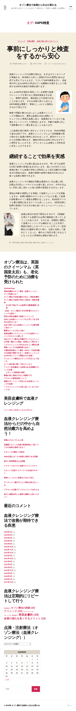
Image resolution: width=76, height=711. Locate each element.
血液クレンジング (47, 242)
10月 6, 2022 (37, 63)
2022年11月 (8, 550)
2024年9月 (8, 538)
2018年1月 (8, 579)
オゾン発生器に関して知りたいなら (18, 364)
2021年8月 (8, 561)
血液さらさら (22, 63)
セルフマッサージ (28, 611)
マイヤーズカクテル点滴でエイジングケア (20, 466)
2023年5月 (8, 544)
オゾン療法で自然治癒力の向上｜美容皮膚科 (21, 297)
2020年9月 (8, 573)
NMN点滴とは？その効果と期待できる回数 (21, 457)
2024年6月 (8, 541)
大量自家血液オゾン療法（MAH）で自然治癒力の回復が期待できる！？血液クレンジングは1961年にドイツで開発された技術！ (21, 353)
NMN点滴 (7, 608)
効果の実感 (24, 242)
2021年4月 (8, 564)
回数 (30, 242)
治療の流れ (36, 242)
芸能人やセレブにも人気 (13, 440)
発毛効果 (15, 615)
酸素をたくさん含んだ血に (14, 331)
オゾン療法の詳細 (23, 607)
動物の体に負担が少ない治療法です (18, 375)
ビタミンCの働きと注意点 (14, 452)
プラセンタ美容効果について (15, 378)
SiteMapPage (9, 288)
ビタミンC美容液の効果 (15, 372)
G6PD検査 (15, 242)
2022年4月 (8, 556)
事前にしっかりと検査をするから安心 (38, 52)
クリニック (21, 41)
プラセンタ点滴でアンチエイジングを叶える (21, 490)
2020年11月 (8, 570)
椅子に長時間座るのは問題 (14, 461)
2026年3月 (8, 532)
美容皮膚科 (31, 41)
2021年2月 (8, 567)
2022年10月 (8, 553)
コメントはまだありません (56, 63)
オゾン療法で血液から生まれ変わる (38, 5)
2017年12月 (8, 582)
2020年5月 (8, 576)
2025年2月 (8, 535)
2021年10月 (8, 558)
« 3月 (7, 680)
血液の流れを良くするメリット (47, 41)
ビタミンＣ (7, 615)
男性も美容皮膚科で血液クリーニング (19, 316)
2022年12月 (8, 547)
